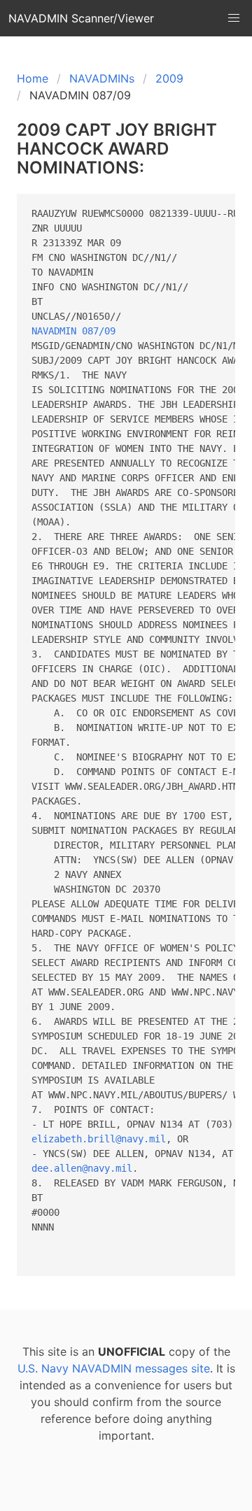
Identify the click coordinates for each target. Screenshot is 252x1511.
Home (32, 78)
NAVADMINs (101, 78)
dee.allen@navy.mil (81, 1168)
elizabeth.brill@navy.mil (98, 1138)
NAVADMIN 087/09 (73, 330)
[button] (234, 18)
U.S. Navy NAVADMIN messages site (114, 1368)
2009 (169, 78)
